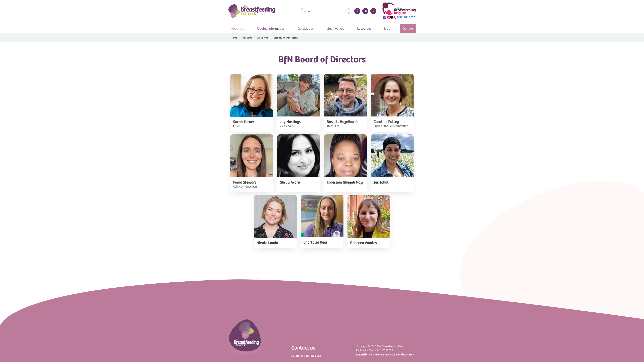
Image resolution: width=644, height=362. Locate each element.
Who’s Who (262, 37)
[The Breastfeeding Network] (251, 11)
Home (234, 37)
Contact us (303, 347)
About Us (247, 37)
